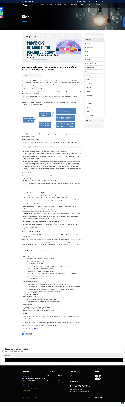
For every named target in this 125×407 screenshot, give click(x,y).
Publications (73, 5)
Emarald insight (90, 47)
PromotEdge (99, 397)
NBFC (88, 79)
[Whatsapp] (28, 334)
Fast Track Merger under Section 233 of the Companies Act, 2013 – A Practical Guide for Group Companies (32, 388)
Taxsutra (88, 111)
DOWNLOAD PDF (33, 328)
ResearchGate (89, 95)
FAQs (88, 51)
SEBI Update (89, 103)
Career (58, 380)
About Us (50, 5)
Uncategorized (90, 115)
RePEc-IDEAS (89, 87)
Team (65, 5)
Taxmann (88, 107)
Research (88, 91)
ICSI (87, 71)
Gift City (88, 59)
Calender (87, 126)
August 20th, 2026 (26, 376)
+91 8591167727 (28, 1)
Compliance (89, 43)
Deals (82, 5)
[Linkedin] (26, 334)
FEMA (88, 55)
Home (42, 5)
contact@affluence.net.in (85, 1)
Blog (48, 380)
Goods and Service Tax (91, 63)
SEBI (88, 99)
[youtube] (102, 1)
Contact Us (99, 5)
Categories (88, 39)
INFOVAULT (90, 5)
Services (58, 5)
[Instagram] (31, 334)
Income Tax (89, 75)
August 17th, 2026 (26, 384)
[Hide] (0, 18)
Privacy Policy (60, 383)
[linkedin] (96, 1)
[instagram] (99, 1)
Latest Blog (88, 120)
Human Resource (90, 67)
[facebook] (96, 376)
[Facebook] (23, 334)
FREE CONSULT (124, 22)
